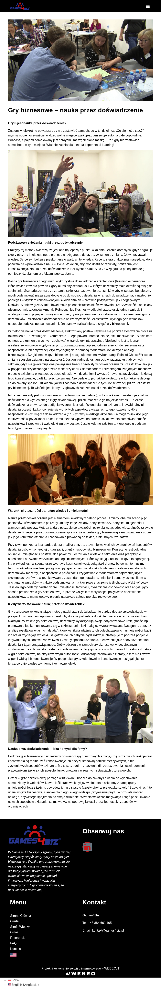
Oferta (14, 921)
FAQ (13, 943)
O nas (14, 932)
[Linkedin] (87, 847)
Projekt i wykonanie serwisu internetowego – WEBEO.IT (80, 968)
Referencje (18, 937)
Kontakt (15, 948)
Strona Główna (20, 915)
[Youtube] (87, 862)
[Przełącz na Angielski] (44, 955)
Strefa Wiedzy (20, 926)
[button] (148, 6)
